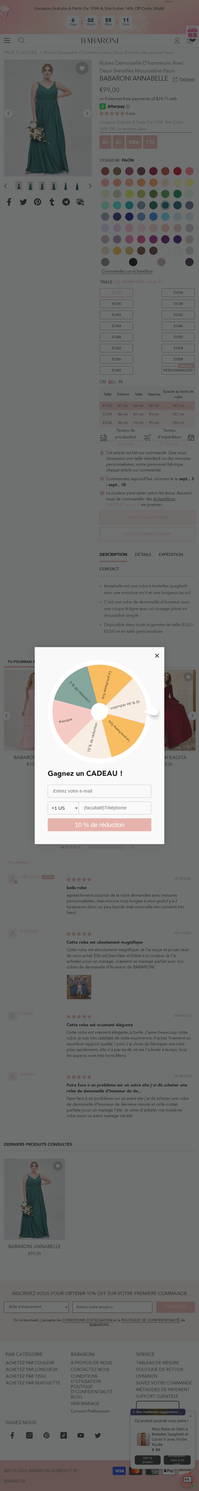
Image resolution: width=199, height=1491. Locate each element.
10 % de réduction (99, 824)
